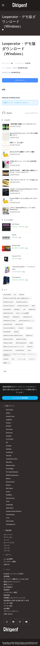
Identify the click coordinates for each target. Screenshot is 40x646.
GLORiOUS (9, 452)
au (15, 294)
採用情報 (7, 576)
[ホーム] (3, 29)
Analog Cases (10, 416)
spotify (30, 346)
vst (13, 359)
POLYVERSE (9, 469)
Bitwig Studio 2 (22, 302)
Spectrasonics (21, 343)
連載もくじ (6, 363)
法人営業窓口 (8, 587)
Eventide (8, 446)
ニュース (7, 548)
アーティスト (8, 537)
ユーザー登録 (8, 603)
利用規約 (7, 590)
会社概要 (7, 608)
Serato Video (8, 343)
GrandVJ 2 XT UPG (9, 320)
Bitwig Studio (8, 302)
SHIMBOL (9, 495)
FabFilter (32, 309)
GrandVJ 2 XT (27, 317)
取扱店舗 (7, 595)
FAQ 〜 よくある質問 (22, 313)
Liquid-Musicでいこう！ (26, 320)
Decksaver (7, 309)
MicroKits (9, 462)
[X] (7, 622)
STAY (7, 501)
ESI (24, 309)
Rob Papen (7, 332)
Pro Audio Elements (12, 472)
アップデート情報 (10, 561)
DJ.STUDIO (9, 439)
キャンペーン (8, 534)
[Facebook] (13, 622)
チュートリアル (9, 542)
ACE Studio (9, 410)
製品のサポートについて (12, 582)
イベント (7, 540)
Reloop (29, 328)
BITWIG (21, 294)
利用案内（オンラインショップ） (15, 598)
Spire (31, 343)
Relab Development (12, 475)
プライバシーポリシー (11, 611)
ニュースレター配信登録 (20, 398)
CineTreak (9, 429)
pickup (21, 328)
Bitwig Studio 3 (8, 306)
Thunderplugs (10, 514)
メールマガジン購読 (10, 592)
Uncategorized (10, 524)
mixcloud (19, 324)
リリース (7, 551)
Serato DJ (29, 335)
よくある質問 (8, 559)
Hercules (8, 455)
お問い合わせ (8, 614)
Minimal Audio (10, 465)
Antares (8, 423)
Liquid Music (7, 324)
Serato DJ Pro (8, 339)
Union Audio (10, 521)
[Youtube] (26, 622)
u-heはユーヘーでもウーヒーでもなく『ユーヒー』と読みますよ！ (19, 354)
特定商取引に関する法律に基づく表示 (16, 600)
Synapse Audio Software (13, 511)
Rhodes (8, 485)
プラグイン (32, 359)
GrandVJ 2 (16, 317)
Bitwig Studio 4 (23, 306)
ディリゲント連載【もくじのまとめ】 (16, 579)
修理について (8, 584)
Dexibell (17, 309)
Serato (16, 332)
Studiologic (7, 350)
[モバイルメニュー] (3, 5)
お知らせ (7, 564)
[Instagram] (20, 622)
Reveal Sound (10, 482)
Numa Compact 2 (9, 328)
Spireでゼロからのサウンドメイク (13, 346)
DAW (33, 306)
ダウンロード (20, 80)
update (5, 359)
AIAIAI (8, 413)
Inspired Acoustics (11, 459)
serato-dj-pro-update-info (13, 335)
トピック (7, 545)
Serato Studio (21, 339)
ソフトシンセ (21, 359)
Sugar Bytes (20, 350)
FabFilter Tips (8, 313)
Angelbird (7, 294)
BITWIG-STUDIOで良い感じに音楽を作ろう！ (17, 298)
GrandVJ (6, 317)
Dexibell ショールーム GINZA (13, 574)
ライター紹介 (8, 606)
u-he (29, 350)
